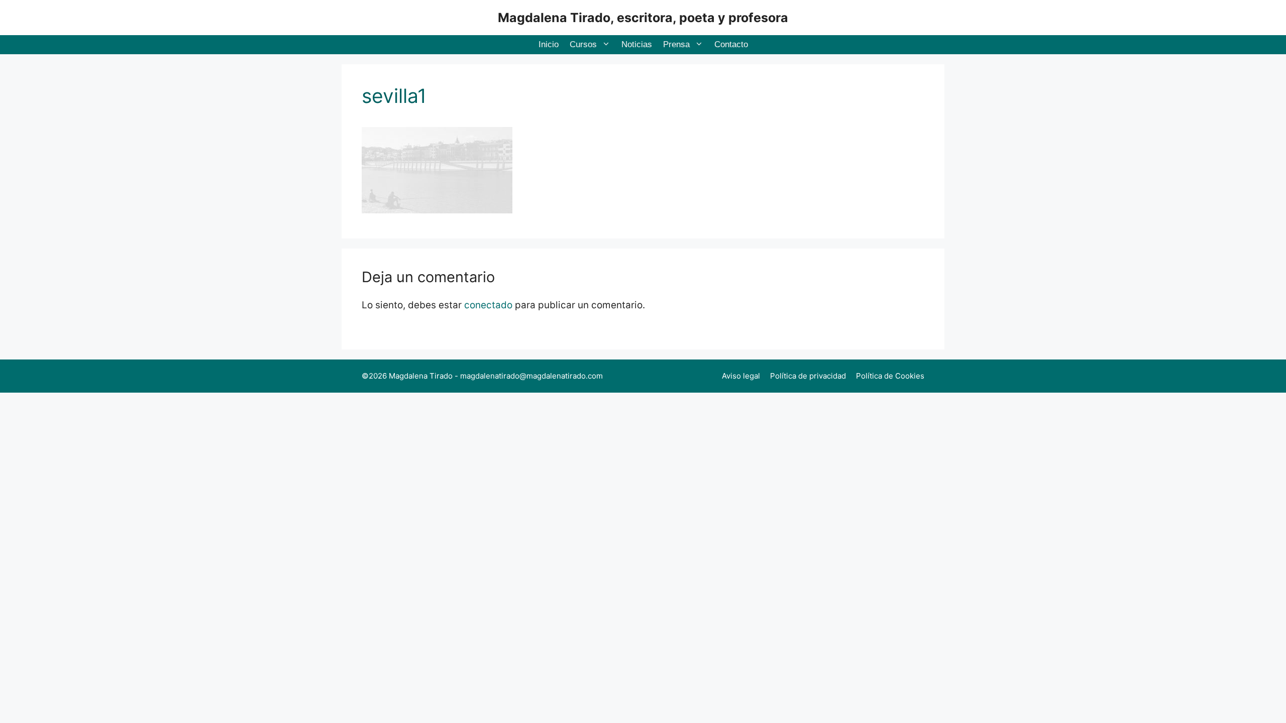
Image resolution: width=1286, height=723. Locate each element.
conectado (488, 305)
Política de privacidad (808, 376)
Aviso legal (741, 376)
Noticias (636, 44)
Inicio (549, 44)
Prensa (676, 44)
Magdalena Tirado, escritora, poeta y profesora (643, 17)
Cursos (583, 44)
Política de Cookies (890, 376)
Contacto (731, 44)
